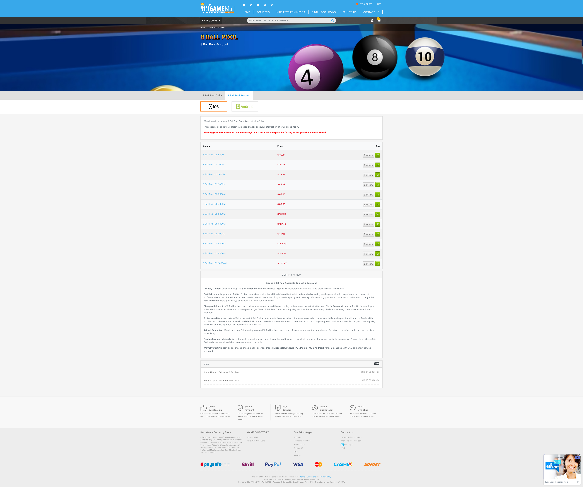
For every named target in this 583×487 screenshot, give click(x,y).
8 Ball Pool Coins (324, 12)
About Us (297, 437)
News (296, 452)
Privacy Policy (325, 477)
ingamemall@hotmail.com (351, 441)
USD (379, 4)
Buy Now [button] (368, 155)
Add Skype (348, 445)
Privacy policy (299, 444)
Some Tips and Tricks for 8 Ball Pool (221, 372)
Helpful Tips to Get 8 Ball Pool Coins (221, 380)
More (377, 364)
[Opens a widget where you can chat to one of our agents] (562, 469)
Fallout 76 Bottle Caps (256, 441)
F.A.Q (343, 448)
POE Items (263, 12)
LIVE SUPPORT (365, 4)
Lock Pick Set (252, 437)
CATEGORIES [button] (210, 20)
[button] (379, 20)
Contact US (298, 448)
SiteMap (297, 455)
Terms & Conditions (308, 477)
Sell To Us (349, 12)
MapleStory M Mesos (290, 12)
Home (246, 12)
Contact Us (371, 12)
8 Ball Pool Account (238, 95)
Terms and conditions (302, 441)
